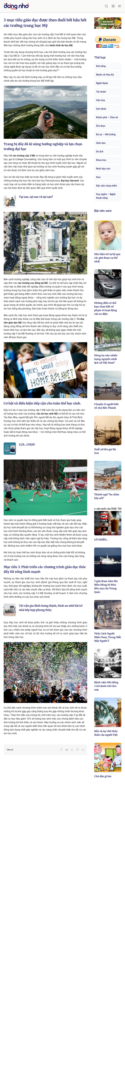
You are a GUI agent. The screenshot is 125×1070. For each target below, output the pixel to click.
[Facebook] (61, 750)
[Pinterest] (77, 750)
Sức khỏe (101, 108)
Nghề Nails (102, 83)
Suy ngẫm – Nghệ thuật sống (106, 196)
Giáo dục (101, 143)
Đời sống (101, 66)
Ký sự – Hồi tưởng (106, 134)
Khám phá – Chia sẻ (107, 117)
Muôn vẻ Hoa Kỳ (105, 74)
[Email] (83, 750)
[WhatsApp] (72, 750)
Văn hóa (100, 100)
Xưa (98, 177)
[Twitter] (67, 750)
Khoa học (101, 160)
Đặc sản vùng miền (106, 185)
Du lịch (99, 151)
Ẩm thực (100, 125)
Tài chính (101, 91)
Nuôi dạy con (103, 168)
